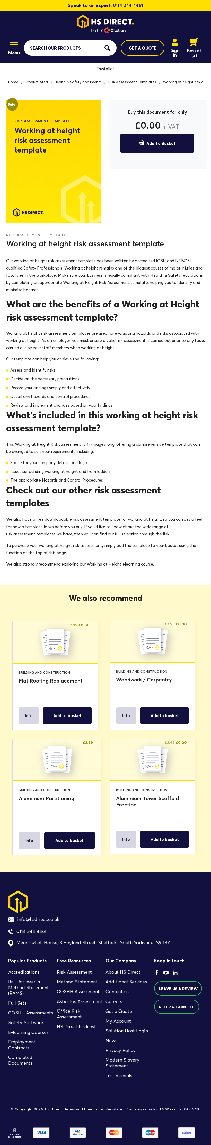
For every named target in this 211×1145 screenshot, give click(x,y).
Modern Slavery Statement (122, 1063)
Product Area (36, 82)
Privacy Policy (121, 1051)
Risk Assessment (74, 972)
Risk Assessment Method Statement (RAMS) (28, 987)
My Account (118, 1021)
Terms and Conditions (84, 1109)
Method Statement (77, 982)
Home (13, 82)
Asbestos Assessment (79, 1002)
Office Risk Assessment (69, 1014)
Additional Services (126, 982)
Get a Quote (119, 1011)
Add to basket (160, 143)
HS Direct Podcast (76, 1027)
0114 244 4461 (128, 5)
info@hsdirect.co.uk (38, 919)
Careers (114, 1002)
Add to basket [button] (67, 715)
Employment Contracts (22, 1045)
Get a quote (143, 48)
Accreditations (23, 972)
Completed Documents (20, 1060)
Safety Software (25, 1023)
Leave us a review (178, 988)
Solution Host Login (127, 1031)
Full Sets (17, 1003)
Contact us (117, 992)
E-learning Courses (28, 1032)
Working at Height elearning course (120, 564)
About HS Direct (123, 972)
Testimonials (119, 1076)
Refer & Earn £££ (177, 1006)
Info (29, 715)
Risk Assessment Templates (132, 82)
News (111, 1041)
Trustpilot (105, 68)
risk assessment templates (31, 534)
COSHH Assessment (78, 992)
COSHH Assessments (30, 1013)
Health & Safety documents (78, 82)
